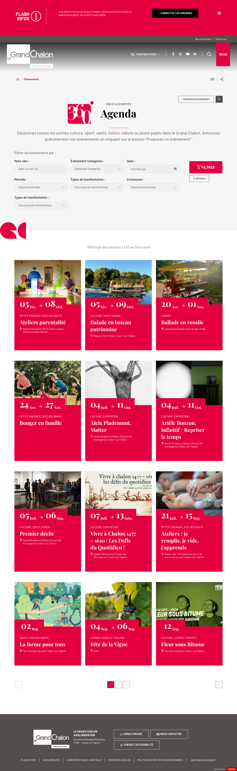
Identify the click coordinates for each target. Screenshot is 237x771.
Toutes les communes (143, 187)
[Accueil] (17, 79)
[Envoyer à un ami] (212, 79)
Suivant (218, 684)
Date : (131, 161)
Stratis (231, 769)
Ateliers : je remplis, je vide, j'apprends (180, 540)
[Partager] (221, 79)
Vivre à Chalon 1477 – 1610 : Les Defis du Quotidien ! (113, 540)
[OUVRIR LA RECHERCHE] (209, 54)
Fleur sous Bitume (183, 644)
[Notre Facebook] (173, 54)
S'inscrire (221, 39)
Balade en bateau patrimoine (110, 326)
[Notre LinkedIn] (195, 54)
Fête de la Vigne (109, 644)
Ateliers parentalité (43, 322)
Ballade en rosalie (182, 322)
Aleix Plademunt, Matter (110, 426)
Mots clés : (21, 161)
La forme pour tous (42, 644)
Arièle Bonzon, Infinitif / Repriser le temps (183, 429)
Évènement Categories (87, 168)
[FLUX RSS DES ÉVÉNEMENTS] (219, 99)
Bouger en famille (41, 422)
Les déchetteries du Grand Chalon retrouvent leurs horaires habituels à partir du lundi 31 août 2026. (95, 13)
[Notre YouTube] (187, 54)
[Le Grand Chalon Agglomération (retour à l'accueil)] (30, 56)
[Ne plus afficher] (219, 13)
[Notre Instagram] (180, 54)
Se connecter (203, 39)
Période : (20, 179)
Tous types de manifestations (91, 187)
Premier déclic (37, 533)
